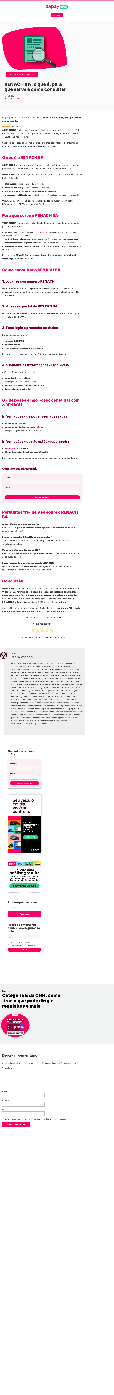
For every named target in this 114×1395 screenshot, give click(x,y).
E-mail (5, 1100)
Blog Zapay (7, 117)
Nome (5, 1091)
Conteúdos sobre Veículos (22, 75)
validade (39, 427)
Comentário (7, 1068)
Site (3, 1110)
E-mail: (8, 477)
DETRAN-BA (42, 232)
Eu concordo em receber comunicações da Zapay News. (23, 943)
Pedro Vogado (17, 98)
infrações (39, 239)
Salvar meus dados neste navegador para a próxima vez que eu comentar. (36, 1119)
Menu (58, 15)
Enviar (24, 950)
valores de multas (12, 448)
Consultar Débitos (42, 497)
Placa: (7, 487)
